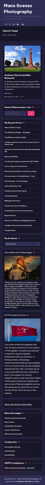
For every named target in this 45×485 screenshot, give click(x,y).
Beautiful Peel (10, 215)
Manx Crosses (9, 422)
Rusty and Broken (11, 157)
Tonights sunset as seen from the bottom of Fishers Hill (21, 143)
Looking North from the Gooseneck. (18, 211)
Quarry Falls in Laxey (12, 127)
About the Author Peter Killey (18, 404)
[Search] (31, 113)
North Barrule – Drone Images (16, 181)
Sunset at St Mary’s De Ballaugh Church (19, 220)
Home (4, 35)
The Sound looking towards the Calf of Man (21, 161)
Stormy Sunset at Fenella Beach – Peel (19, 176)
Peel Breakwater (11, 196)
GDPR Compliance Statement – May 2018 (19, 468)
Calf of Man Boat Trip (12, 186)
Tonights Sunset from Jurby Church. (18, 225)
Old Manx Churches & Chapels (15, 418)
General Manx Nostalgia (13, 426)
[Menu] (23, 24)
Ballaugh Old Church (12, 201)
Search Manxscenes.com (17, 107)
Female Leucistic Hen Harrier (15, 191)
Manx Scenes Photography (18, 8)
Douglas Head (9, 230)
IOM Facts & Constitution (13, 434)
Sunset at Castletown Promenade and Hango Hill (22, 150)
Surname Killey (9, 455)
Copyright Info (9, 451)
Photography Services (12, 447)
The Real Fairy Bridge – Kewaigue (17, 132)
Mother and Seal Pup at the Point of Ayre (20, 171)
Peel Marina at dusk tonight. (15, 137)
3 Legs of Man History (12, 430)
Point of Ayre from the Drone (15, 166)
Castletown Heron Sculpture (15, 206)
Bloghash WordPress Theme (28, 481)
